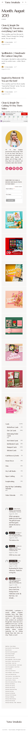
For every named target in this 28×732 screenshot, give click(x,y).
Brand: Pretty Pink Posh (9, 655)
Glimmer (14, 680)
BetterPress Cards (12, 427)
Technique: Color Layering (10, 685)
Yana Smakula (12, 2)
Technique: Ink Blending (9, 697)
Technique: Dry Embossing (10, 693)
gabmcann (12, 532)
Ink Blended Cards (12, 444)
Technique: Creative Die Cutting (11, 689)
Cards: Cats (14, 663)
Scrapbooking (9, 481)
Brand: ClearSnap (15, 648)
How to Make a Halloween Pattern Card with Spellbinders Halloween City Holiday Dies (15, 581)
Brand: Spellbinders (9, 659)
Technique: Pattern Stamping (10, 698)
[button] (2, 2)
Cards (7, 424)
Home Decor (9, 461)
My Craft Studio (10, 471)
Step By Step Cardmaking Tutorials (13, 488)
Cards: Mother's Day (16, 676)
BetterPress (7, 646)
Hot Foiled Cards (12, 441)
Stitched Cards (11, 450)
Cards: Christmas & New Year (10, 665)
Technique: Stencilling (9, 702)
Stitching (19, 682)
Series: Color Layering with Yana (11, 682)
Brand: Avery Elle (8, 648)
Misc (7, 466)
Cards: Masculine (8, 676)
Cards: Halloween (8, 672)
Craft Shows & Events (12, 456)
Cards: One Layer (8, 678)
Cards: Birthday (8, 663)
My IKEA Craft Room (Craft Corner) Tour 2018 (15, 562)
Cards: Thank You (8, 680)
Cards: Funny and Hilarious (10, 670)
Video (15, 702)
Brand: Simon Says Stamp (10, 657)
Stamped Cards (11, 447)
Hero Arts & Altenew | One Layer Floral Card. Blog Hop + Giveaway (15, 510)
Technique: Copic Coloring (10, 687)
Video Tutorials (10, 495)
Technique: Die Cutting (9, 691)
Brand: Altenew (13, 646)
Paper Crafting (10, 476)
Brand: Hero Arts (8, 650)
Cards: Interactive (16, 672)
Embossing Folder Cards (12, 435)
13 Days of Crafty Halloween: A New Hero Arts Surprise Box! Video (15, 534)
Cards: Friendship (8, 668)
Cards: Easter (19, 665)
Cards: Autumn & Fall (16, 661)
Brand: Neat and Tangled (10, 653)
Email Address (10, 189)
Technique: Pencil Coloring (10, 700)
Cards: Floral (16, 667)
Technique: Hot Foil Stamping (10, 695)
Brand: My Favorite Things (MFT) (11, 651)
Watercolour (19, 702)
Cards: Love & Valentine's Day (10, 674)
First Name (8, 194)
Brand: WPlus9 (8, 661)
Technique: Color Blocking (10, 683)
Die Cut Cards (11, 431)
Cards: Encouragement (9, 667)
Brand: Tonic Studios (17, 659)
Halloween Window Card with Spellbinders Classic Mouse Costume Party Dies (15, 548)
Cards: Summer (15, 678)
